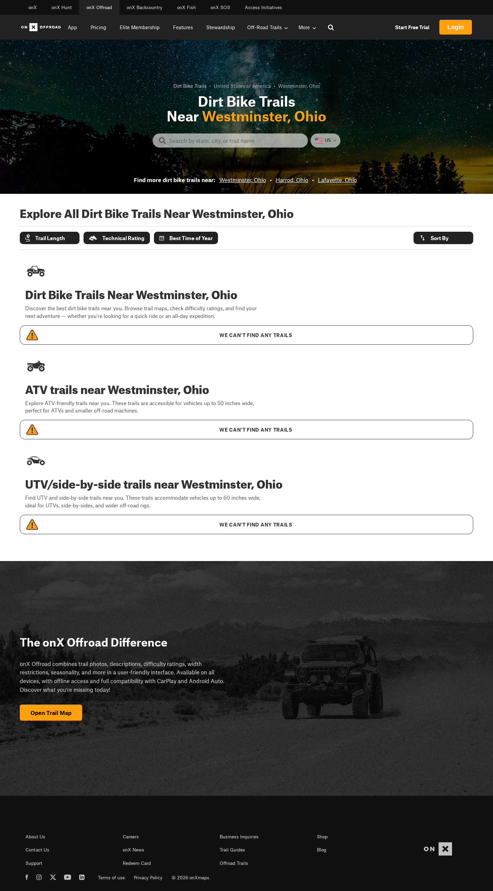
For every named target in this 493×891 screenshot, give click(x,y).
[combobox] (235, 140)
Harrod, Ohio (292, 179)
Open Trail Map (51, 712)
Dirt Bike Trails (190, 86)
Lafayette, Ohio (337, 179)
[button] (49, 238)
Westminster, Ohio (242, 179)
